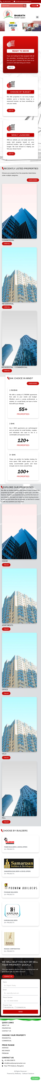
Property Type (7, 1005)
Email (4, 989)
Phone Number (8, 997)
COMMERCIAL (21, 1007)
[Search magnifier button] (24, 5)
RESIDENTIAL (9, 1007)
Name (5, 982)
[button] (37, 17)
